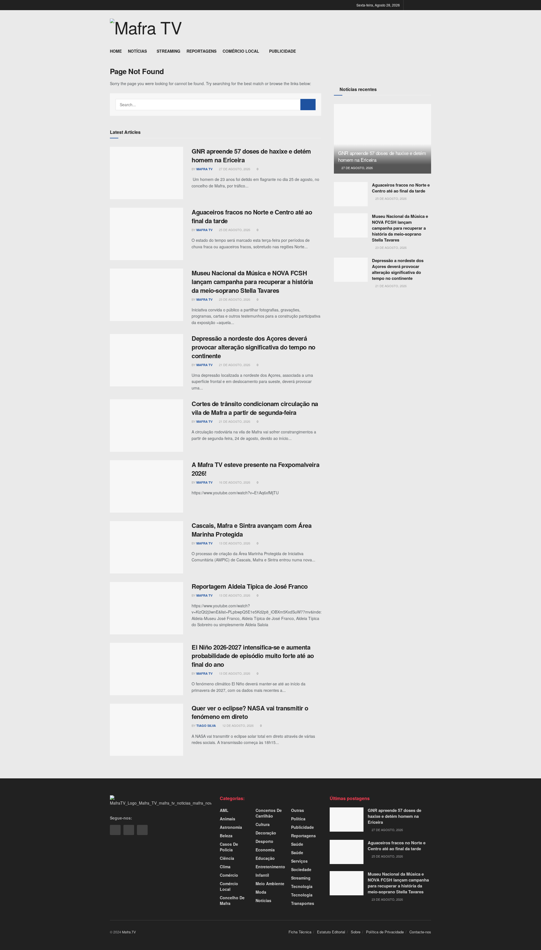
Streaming (168, 51)
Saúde (297, 844)
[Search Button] (308, 104)
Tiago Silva (206, 725)
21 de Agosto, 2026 (234, 364)
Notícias (137, 51)
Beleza (226, 835)
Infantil (262, 875)
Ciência (227, 858)
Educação (265, 858)
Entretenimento (270, 866)
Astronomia (231, 827)
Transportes (302, 903)
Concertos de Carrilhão (269, 813)
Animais (227, 818)
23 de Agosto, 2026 (234, 299)
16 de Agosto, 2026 (234, 482)
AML (224, 810)
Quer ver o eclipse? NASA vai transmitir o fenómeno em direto (250, 712)
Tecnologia (301, 886)
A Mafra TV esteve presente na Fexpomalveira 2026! (255, 469)
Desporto (264, 841)
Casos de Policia (229, 846)
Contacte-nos (420, 932)
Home (116, 51)
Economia (265, 849)
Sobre (355, 932)
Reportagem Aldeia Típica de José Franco (250, 586)
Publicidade (282, 51)
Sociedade (301, 869)
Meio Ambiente (270, 883)
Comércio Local (241, 51)
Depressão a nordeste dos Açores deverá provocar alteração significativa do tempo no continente (253, 347)
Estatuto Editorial (331, 932)
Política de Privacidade (385, 932)
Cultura (263, 824)
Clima (225, 866)
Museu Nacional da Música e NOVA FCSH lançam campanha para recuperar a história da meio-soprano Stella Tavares (252, 281)
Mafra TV (204, 169)
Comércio (229, 875)
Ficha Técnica (300, 932)
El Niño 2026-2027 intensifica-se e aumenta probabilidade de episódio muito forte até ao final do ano (253, 656)
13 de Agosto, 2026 (234, 543)
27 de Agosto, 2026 (234, 169)
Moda (261, 892)
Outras (297, 810)
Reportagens (201, 51)
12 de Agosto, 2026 (237, 725)
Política (298, 818)
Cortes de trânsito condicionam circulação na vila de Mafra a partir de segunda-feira (255, 408)
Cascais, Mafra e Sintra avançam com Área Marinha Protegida (251, 530)
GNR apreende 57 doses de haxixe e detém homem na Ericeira (251, 155)
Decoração (266, 833)
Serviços (299, 861)
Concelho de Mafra (232, 900)
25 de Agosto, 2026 (234, 229)
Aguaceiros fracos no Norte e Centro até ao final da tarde (252, 216)
